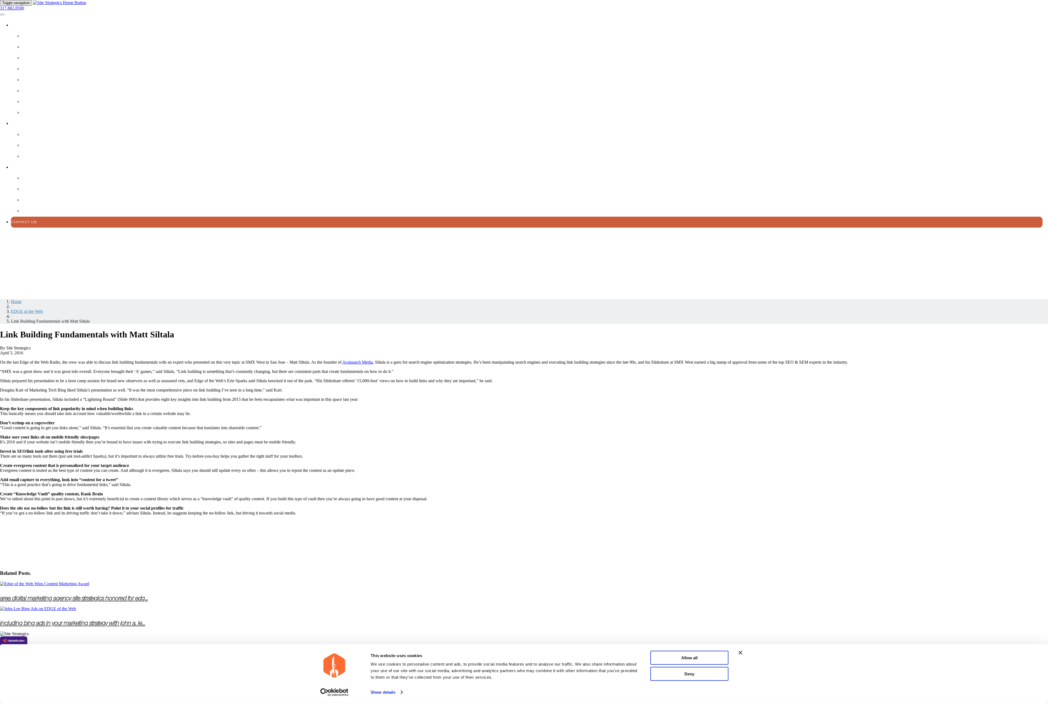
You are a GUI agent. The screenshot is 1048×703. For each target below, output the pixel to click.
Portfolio (33, 156)
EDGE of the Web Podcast (50, 178)
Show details (383, 692)
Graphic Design (39, 112)
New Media (33, 101)
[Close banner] (740, 653)
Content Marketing (44, 91)
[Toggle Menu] (2, 14)
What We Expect (39, 200)
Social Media (36, 80)
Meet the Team (37, 211)
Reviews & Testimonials (48, 145)
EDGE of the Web (27, 311)
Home (16, 301)
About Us (21, 167)
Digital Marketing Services (42, 25)
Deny (689, 673)
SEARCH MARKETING (42, 58)
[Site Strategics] (59, 2)
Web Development (41, 47)
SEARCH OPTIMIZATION (45, 36)
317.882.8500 (12, 8)
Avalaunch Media (357, 362)
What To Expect (28, 123)
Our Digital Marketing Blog (53, 189)
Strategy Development (47, 69)
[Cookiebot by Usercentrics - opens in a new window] (334, 692)
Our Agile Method (42, 134)
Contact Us (24, 222)
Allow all (689, 657)
